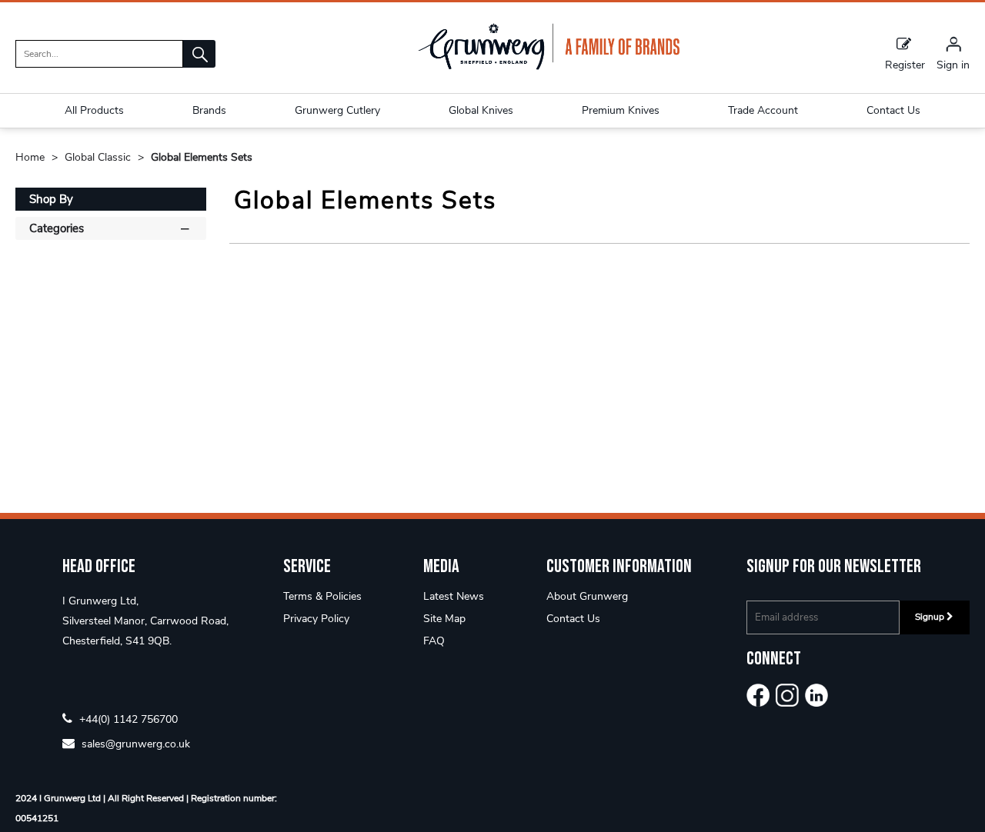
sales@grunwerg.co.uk (134, 743)
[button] (199, 54)
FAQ (434, 641)
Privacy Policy (316, 618)
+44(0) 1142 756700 (127, 718)
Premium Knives (620, 110)
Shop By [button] (51, 199)
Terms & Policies (322, 596)
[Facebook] (758, 695)
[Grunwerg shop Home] (548, 66)
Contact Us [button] (893, 110)
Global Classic (99, 157)
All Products (94, 110)
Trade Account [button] (763, 110)
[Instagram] (787, 695)
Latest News (453, 596)
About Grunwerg (587, 596)
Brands (209, 110)
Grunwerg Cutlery (337, 110)
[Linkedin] (816, 695)
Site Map (444, 618)
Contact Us (573, 618)
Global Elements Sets (201, 157)
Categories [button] (56, 228)
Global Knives (481, 110)
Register (905, 64)
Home (31, 157)
